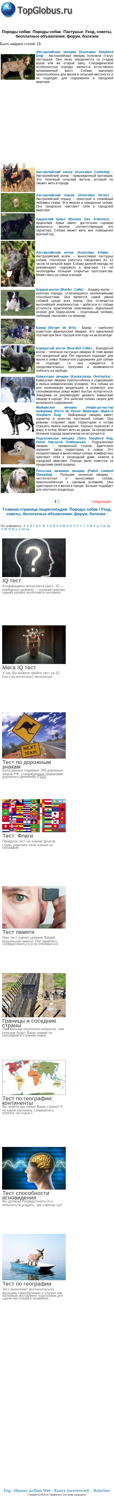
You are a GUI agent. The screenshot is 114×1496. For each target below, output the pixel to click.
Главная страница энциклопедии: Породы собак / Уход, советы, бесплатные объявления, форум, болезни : (57, 511)
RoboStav (102, 1490)
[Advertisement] (57, 123)
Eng (7, 1490)
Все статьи (20, 529)
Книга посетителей (71, 1490)
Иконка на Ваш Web (32, 1490)
